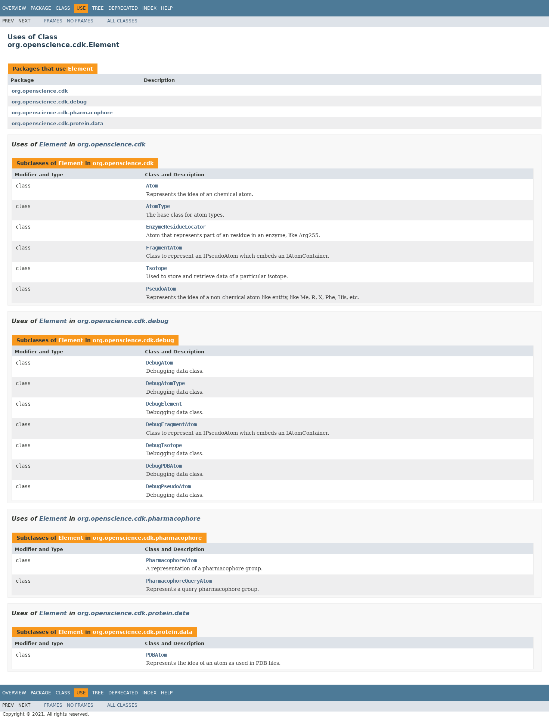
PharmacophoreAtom (171, 560)
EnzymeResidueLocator (176, 227)
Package (41, 8)
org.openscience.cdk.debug (49, 102)
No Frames (80, 21)
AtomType (158, 206)
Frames (53, 21)
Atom (152, 186)
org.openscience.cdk (40, 91)
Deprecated (123, 8)
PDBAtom (156, 655)
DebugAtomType (165, 383)
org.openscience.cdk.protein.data (57, 123)
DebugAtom (159, 363)
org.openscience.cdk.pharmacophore (62, 112)
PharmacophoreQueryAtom (179, 581)
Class (63, 8)
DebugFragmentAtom (171, 424)
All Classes (122, 21)
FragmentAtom (164, 248)
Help (167, 8)
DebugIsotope (164, 445)
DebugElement (164, 404)
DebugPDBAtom (164, 466)
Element (80, 69)
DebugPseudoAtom (168, 486)
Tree (98, 8)
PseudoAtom (161, 289)
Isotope (156, 268)
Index (149, 8)
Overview (14, 8)
